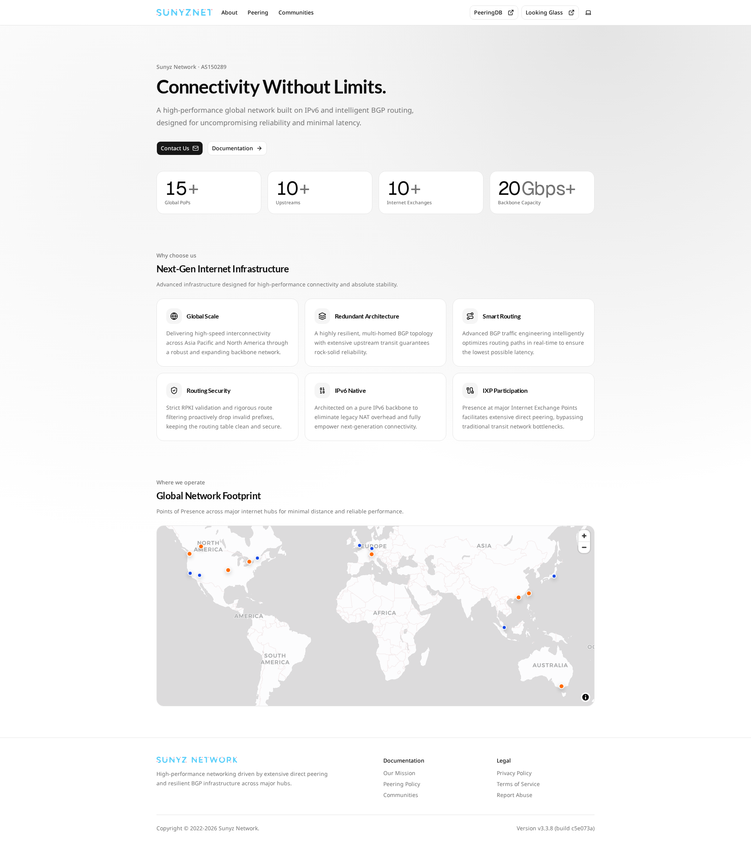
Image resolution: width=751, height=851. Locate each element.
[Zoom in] (584, 536)
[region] (375, 616)
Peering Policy (401, 784)
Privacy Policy (514, 773)
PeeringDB (488, 12)
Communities (296, 12)
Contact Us (175, 148)
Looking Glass (544, 12)
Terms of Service (518, 784)
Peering (258, 12)
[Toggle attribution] (585, 697)
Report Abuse (514, 795)
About (229, 12)
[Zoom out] (584, 547)
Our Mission (399, 773)
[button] (190, 573)
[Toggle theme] (588, 12)
